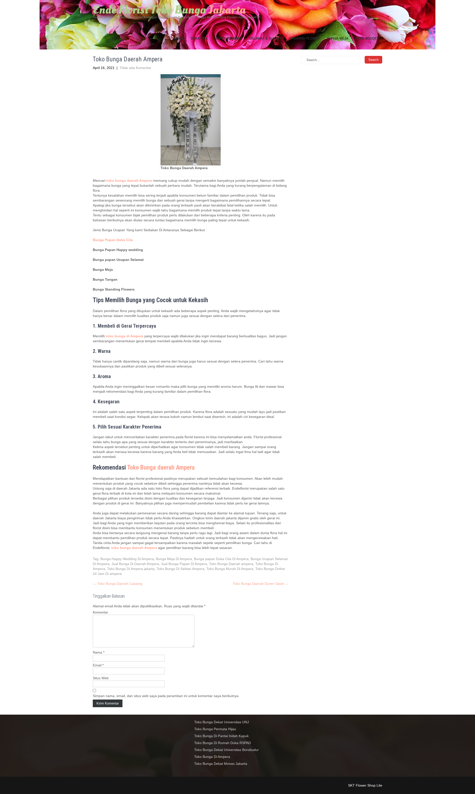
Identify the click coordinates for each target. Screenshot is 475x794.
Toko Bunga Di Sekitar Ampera (180, 569)
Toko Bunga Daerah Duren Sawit (260, 584)
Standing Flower (304, 38)
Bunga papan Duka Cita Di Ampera (221, 559)
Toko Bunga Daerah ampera (231, 564)
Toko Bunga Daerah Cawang (117, 584)
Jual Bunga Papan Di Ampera (184, 564)
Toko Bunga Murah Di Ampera (229, 569)
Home (179, 38)
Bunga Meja (337, 38)
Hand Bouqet (367, 38)
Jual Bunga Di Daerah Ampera (135, 564)
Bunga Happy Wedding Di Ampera (127, 559)
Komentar (100, 612)
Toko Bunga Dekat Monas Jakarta (220, 764)
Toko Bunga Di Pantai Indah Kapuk (221, 736)
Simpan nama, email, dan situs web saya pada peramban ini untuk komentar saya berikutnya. (166, 696)
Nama (98, 652)
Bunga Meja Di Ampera (174, 559)
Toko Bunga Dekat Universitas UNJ (221, 722)
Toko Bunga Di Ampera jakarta (131, 569)
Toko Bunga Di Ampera (212, 757)
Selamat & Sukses (265, 38)
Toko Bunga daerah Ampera (161, 467)
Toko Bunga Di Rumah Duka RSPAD (222, 743)
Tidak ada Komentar (135, 68)
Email (98, 665)
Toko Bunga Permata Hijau (215, 729)
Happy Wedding (228, 38)
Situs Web (101, 678)
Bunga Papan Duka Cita (113, 240)
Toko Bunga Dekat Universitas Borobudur (226, 750)
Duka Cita (199, 38)
